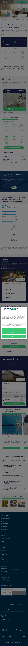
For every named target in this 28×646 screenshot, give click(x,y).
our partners (4, 317)
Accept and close (14, 336)
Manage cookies (14, 329)
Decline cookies (14, 332)
